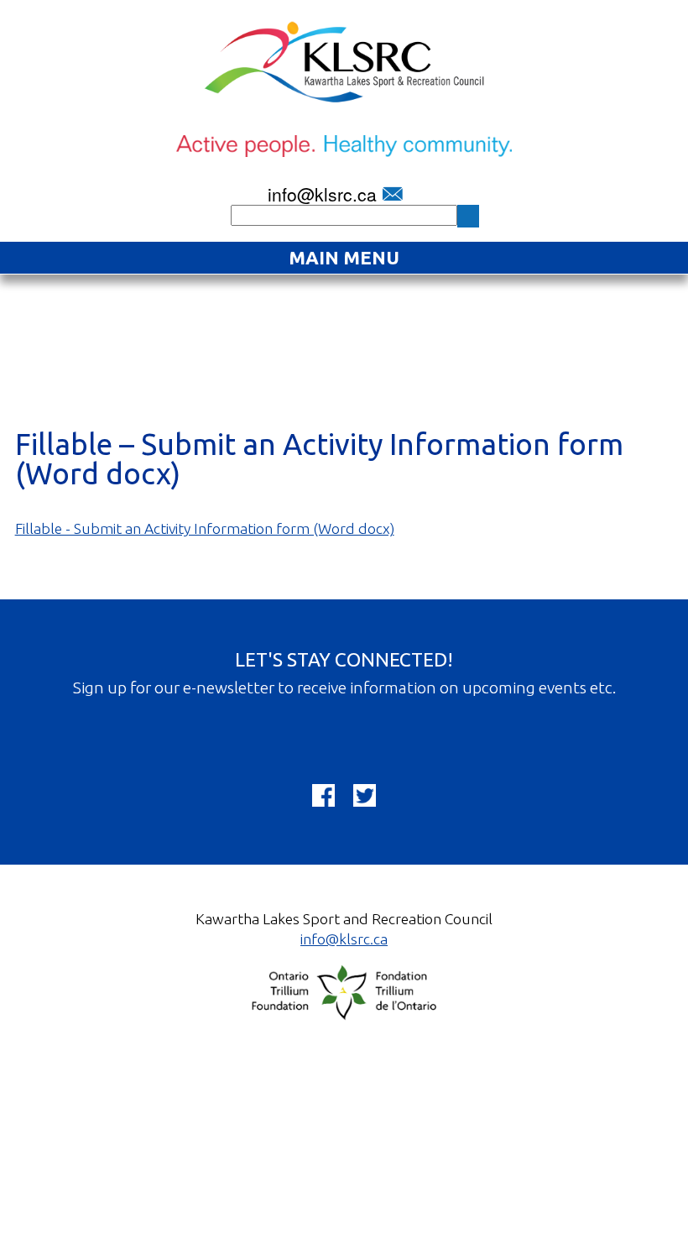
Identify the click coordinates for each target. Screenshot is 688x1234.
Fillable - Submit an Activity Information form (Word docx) (204, 528)
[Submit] (468, 216)
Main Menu (344, 257)
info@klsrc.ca (322, 194)
